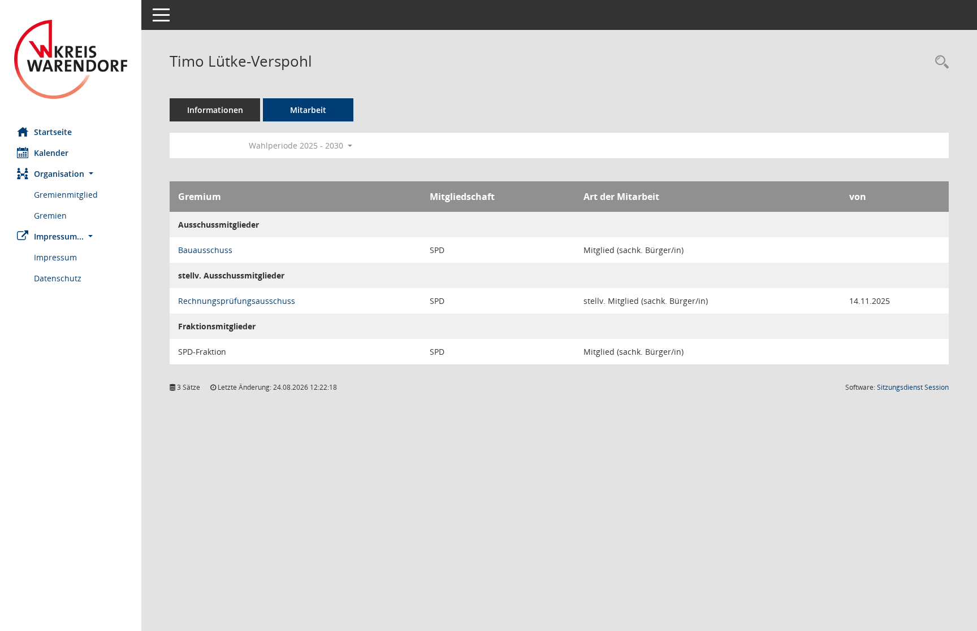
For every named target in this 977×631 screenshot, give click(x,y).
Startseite (53, 132)
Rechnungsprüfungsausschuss (236, 300)
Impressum (55, 257)
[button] (70, 173)
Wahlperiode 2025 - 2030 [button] (297, 145)
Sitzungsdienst (913, 387)
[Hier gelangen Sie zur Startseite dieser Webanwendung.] (70, 59)
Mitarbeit (308, 110)
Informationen (215, 110)
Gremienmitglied (66, 194)
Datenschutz (57, 278)
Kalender (51, 152)
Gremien (50, 215)
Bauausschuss (205, 250)
